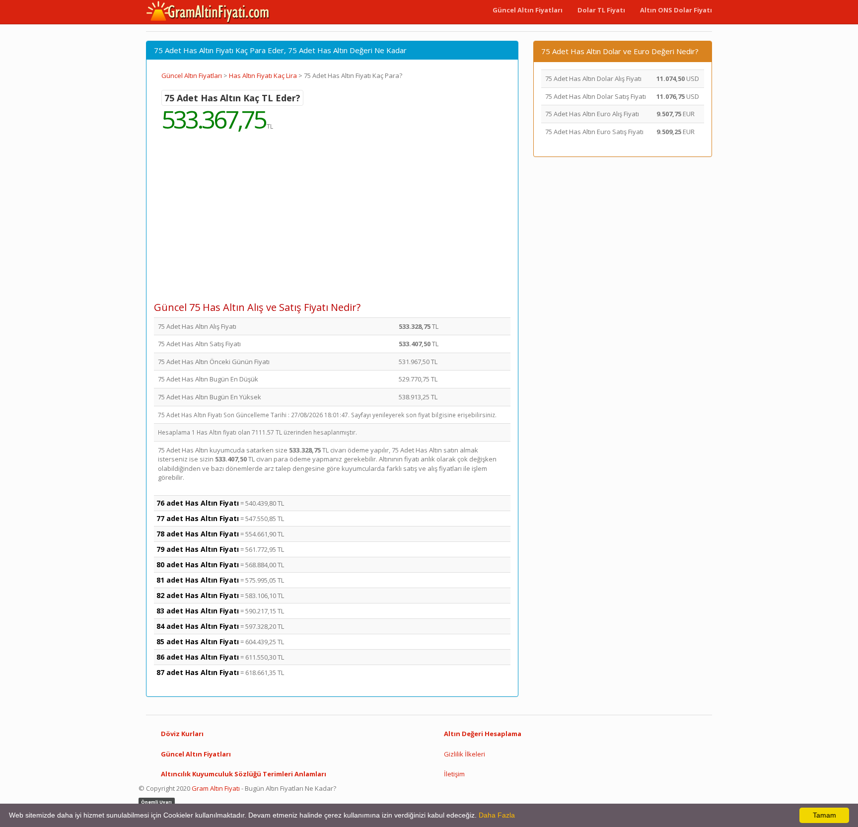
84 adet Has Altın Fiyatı (197, 626)
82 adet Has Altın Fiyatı (197, 595)
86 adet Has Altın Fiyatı (197, 657)
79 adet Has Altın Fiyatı (197, 549)
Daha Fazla (497, 815)
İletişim (454, 773)
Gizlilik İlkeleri (464, 754)
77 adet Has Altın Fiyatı (197, 518)
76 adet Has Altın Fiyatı (197, 503)
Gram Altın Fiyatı (216, 788)
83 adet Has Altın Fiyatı (197, 610)
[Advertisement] (332, 223)
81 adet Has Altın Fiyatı (197, 580)
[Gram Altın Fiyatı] (208, 12)
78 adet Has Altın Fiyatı (197, 533)
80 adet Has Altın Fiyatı (197, 564)
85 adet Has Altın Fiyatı (197, 641)
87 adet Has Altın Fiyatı (197, 672)
